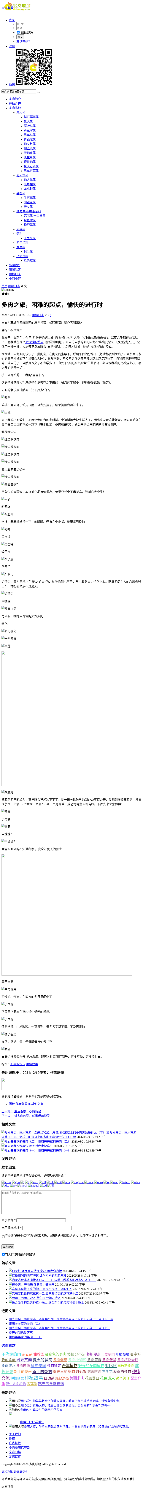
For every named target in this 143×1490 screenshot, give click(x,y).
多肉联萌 (7, 8)
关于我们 (15, 1434)
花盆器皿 (92, 1378)
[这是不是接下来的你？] (25, 1289)
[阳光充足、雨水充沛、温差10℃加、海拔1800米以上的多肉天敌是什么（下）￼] (55, 1132)
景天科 (20, 112)
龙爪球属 (30, 188)
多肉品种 (15, 108)
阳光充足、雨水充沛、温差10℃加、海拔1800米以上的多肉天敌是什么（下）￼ (61, 1319)
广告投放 (15, 1443)
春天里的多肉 (64, 1372)
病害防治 (94, 1372)
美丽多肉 (76, 1378)
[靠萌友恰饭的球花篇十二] (27, 1293)
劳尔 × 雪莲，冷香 (49, 1298)
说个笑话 (123, 1378)
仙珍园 (38, 1354)
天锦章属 (30, 152)
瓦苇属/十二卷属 (34, 215)
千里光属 (30, 238)
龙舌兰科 (22, 242)
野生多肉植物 (16, 1384)
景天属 (28, 121)
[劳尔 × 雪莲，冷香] (23, 1298)
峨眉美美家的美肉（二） (54, 1141)
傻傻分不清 (76, 1354)
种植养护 (15, 103)
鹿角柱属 (30, 184)
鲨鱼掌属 (30, 220)
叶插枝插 (122, 1354)
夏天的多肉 (42, 1360)
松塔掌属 (30, 224)
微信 (12, 84)
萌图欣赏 (15, 269)
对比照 (111, 1365)
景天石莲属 (31, 166)
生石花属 (30, 197)
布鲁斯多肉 (125, 1366)
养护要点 (93, 1354)
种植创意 (17, 1378)
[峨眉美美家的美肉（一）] (19, 1150)
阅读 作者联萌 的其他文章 (26, 1103)
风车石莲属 (31, 170)
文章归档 (15, 1452)
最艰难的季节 (34, 342)
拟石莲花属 (31, 117)
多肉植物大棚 (127, 1360)
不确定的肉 (11, 1354)
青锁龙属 (30, 139)
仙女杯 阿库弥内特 (49, 1271)
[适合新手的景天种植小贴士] (28, 1302)
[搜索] (38, 92)
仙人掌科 (22, 175)
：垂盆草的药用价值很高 (42, 1410)
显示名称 (8, 1220)
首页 (4, 286)
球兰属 (28, 251)
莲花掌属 (30, 130)
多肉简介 (15, 99)
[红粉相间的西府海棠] (24, 1275)
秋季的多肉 (122, 1372)
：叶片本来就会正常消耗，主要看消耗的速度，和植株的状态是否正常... (77, 1426)
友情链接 (15, 1456)
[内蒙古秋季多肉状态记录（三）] (31, 1280)
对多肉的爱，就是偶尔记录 (25, 1115)
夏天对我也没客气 (41, 1146)
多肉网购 (23, 1366)
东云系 (27, 1354)
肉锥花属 (30, 202)
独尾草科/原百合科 (28, 211)
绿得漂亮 (62, 1378)
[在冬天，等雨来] (21, 1284)
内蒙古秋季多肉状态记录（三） (75, 1280)
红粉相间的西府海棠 (52, 1275)
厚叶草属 (30, 125)
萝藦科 (20, 247)
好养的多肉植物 (91, 1366)
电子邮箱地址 (11, 1227)
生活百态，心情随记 (21, 1111)
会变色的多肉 (55, 1354)
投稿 (12, 1438)
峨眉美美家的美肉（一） (54, 1150)
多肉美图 (38, 1365)
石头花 (107, 1372)
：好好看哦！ (32, 1422)
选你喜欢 (8, 1346)
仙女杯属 (30, 143)
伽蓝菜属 (30, 148)
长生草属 (30, 157)
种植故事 (32, 1064)
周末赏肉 (24, 1360)
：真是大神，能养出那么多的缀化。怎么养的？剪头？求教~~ (66, 1405)
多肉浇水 (8, 1366)
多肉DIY (14, 265)
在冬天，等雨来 (44, 1284)
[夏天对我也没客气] (15, 1146)
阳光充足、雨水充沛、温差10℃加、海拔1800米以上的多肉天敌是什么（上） (59, 1328)
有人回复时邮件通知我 (20, 1254)
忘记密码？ (23, 41)
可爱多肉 (108, 1354)
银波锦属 (30, 161)
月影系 (81, 1372)
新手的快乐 (17, 1064)
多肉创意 (60, 1360)
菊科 (19, 233)
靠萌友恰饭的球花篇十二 (61, 1293)
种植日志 (15, 274)
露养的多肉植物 (51, 1384)
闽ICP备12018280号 (14, 1471)
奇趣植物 (69, 1365)
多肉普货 (109, 1360)
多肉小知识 (77, 1360)
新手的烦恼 (42, 1372)
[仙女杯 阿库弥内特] (23, 1271)
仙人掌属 (30, 179)
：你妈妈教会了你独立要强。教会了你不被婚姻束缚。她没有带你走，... (72, 1401)
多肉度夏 (94, 1360)
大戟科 (20, 229)
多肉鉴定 (54, 1366)
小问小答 (15, 278)
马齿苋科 (22, 256)
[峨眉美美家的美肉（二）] (19, 1141)
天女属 (28, 206)
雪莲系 (32, 1384)
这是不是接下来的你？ (57, 1289)
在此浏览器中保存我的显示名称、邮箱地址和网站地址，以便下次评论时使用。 (57, 1235)
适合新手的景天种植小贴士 (66, 1302)
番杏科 (20, 193)
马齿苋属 (30, 260)
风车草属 (30, 134)
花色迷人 (107, 1378)
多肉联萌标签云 (19, 1447)
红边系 (49, 1378)
